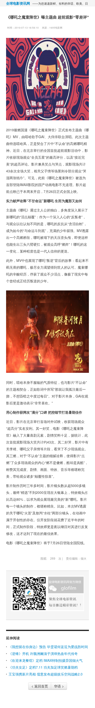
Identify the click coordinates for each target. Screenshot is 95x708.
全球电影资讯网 (18, 3)
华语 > (59, 686)
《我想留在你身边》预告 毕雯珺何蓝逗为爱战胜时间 (48, 646)
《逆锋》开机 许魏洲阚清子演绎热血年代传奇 (43, 653)
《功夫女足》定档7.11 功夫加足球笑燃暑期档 (43, 667)
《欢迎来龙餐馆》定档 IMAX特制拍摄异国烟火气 (46, 660)
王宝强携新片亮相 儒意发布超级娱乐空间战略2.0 (46, 674)
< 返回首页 (39, 686)
